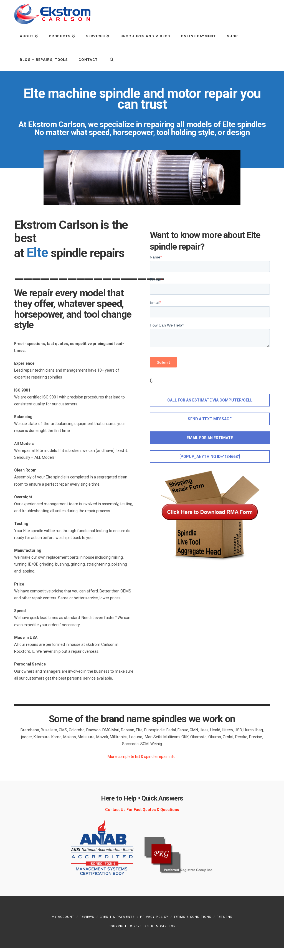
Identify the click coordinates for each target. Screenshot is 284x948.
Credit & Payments (117, 917)
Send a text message (210, 419)
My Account (63, 917)
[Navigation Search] (108, 59)
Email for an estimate (210, 438)
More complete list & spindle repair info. (142, 756)
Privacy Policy (154, 917)
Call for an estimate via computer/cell (209, 400)
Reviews (87, 917)
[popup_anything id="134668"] (209, 456)
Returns (224, 917)
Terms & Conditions (192, 917)
